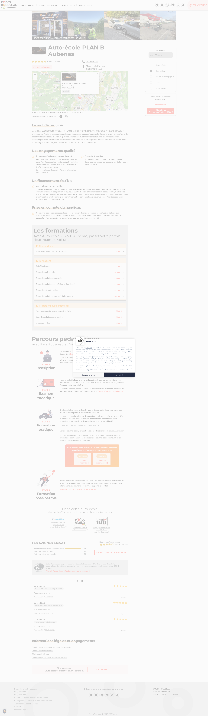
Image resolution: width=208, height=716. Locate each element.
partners (88, 348)
